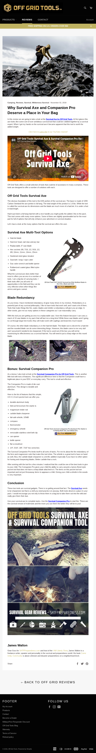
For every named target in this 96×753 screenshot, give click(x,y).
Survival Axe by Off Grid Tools (59, 119)
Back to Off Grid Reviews (49, 682)
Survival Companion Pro (59, 501)
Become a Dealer (9, 718)
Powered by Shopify (25, 749)
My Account (7, 706)
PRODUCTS (8, 20)
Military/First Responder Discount (16, 722)
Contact (43, 20)
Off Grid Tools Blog (10, 725)
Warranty (6, 729)
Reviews (27, 20)
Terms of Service (9, 733)
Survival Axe (76, 488)
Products (6, 710)
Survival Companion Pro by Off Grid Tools (55, 374)
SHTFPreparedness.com (29, 651)
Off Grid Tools (12, 749)
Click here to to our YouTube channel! (48, 132)
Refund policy (8, 737)
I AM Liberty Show (60, 651)
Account (90, 20)
